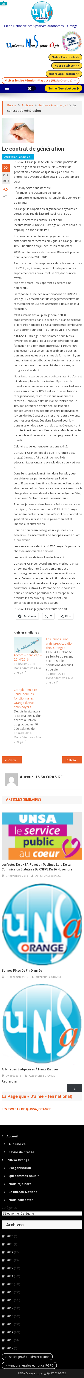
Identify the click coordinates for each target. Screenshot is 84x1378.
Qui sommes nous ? (24, 1176)
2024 (9, 1252)
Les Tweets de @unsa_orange (26, 1109)
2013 (9, 1340)
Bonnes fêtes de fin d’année (22, 970)
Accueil (12, 1136)
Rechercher (9, 1081)
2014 (9, 1332)
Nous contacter (21, 1200)
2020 (9, 1284)
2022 (9, 1268)
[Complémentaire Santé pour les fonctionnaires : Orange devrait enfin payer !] (30, 716)
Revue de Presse (21, 1152)
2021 (9, 1276)
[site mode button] (31, 88)
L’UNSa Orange (18, 1160)
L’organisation (20, 1168)
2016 (9, 1316)
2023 (9, 1260)
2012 (9, 1348)
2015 (9, 1324)
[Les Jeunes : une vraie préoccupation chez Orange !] (62, 661)
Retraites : (15, 760)
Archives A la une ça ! (17, 157)
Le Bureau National (23, 1192)
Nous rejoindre (20, 1184)
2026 (9, 1236)
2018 (9, 1300)
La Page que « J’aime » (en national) (37, 1096)
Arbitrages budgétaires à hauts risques (30, 1069)
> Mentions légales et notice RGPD (29, 1365)
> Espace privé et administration (27, 1357)
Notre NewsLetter (62, 88)
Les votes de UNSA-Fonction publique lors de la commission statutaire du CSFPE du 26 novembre (37, 867)
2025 (9, 1244)
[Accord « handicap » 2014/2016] (28, 645)
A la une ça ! (18, 1144)
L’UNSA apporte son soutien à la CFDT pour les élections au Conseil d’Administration (74, 760)
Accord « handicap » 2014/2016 (28, 657)
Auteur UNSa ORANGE (41, 776)
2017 (9, 1308)
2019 (9, 1292)
